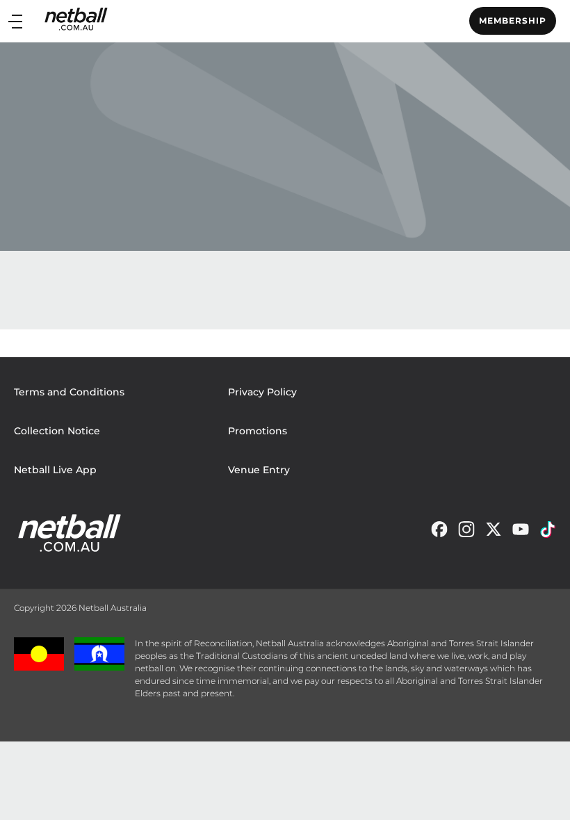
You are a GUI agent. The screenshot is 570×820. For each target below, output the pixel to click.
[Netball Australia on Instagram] (466, 533)
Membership (512, 20)
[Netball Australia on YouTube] (520, 533)
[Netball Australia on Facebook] (439, 533)
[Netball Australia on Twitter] (493, 533)
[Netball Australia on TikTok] (547, 533)
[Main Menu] (15, 21)
